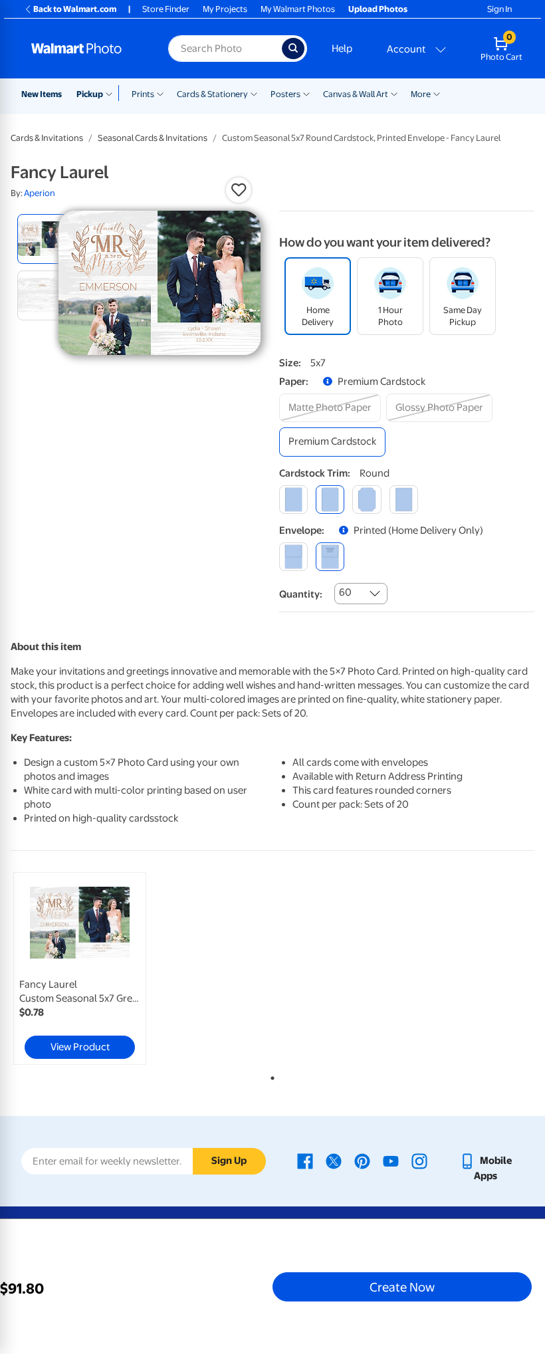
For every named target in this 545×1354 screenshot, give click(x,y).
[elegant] (366, 499)
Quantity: (300, 594)
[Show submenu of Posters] (306, 93)
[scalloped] (403, 499)
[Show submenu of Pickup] (112, 93)
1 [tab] (269, 1075)
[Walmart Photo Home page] (85, 48)
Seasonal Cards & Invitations (152, 138)
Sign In (499, 9)
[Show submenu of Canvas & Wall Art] (394, 93)
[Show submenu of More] (437, 93)
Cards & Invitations (47, 138)
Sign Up (229, 1161)
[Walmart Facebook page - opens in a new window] (305, 1161)
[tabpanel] (98, 968)
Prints (143, 94)
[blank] (293, 556)
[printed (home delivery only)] (330, 556)
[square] (293, 499)
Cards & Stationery (212, 94)
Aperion (39, 193)
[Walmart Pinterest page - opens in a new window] (362, 1161)
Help (342, 49)
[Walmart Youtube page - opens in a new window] (391, 1161)
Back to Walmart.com (74, 9)
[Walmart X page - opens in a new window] (334, 1161)
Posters (285, 94)
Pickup (89, 94)
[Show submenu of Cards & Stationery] (254, 93)
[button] (238, 190)
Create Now (402, 1287)
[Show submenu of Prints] (160, 93)
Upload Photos (377, 9)
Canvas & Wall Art (355, 94)
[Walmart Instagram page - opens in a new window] (419, 1161)
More (421, 94)
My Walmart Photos (298, 9)
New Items (41, 94)
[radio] (42, 239)
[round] (330, 499)
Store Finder (165, 9)
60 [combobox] (345, 592)
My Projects (225, 9)
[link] (80, 968)
